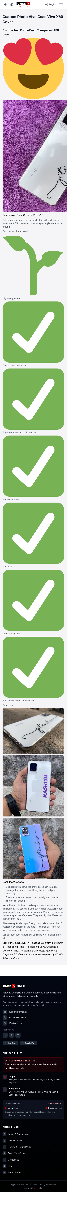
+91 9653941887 (17, 1017)
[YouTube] (18, 1035)
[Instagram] (5, 1035)
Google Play (30, 1043)
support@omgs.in (18, 1012)
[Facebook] (11, 1035)
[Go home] (12, 4)
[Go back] (5, 4)
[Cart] (61, 4)
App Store (12, 1043)
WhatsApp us (15, 1023)
